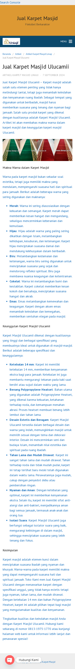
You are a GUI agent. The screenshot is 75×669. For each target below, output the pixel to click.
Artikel (18, 54)
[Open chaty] (9, 660)
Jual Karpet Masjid (37, 18)
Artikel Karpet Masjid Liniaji (39, 54)
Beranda (7, 54)
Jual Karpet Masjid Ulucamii (21, 82)
